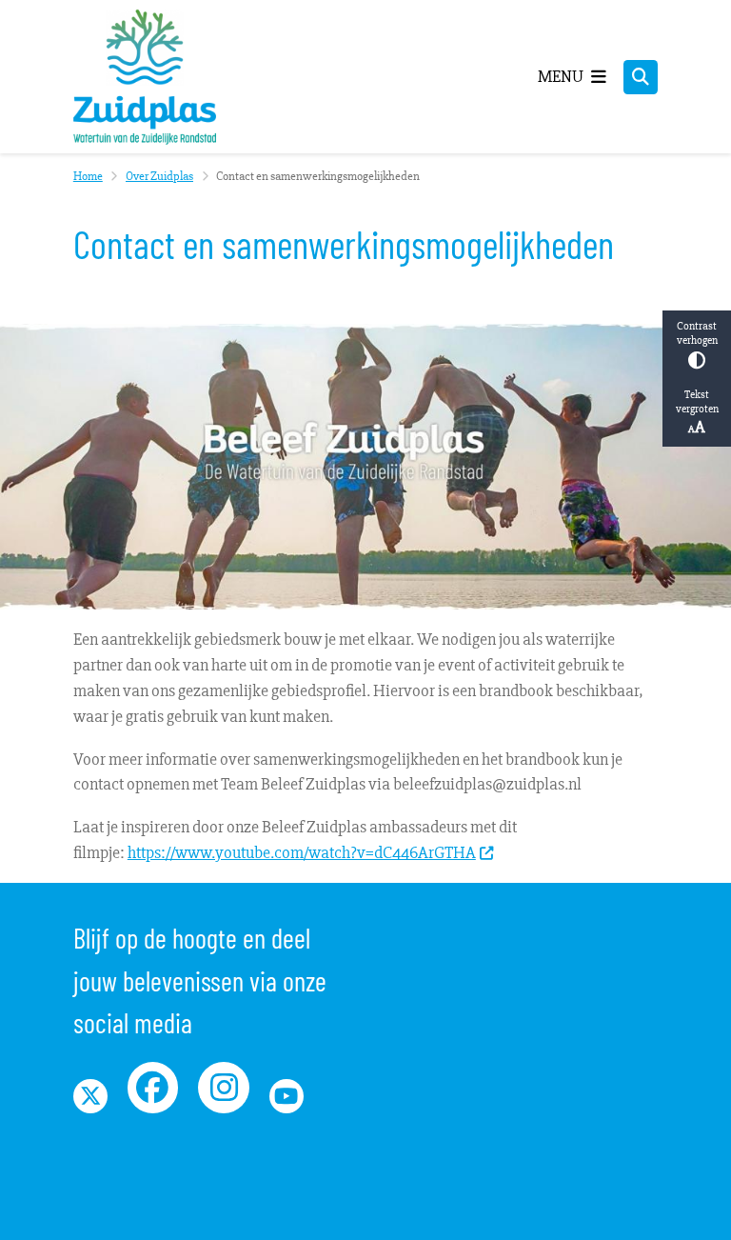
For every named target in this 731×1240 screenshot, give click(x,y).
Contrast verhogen (697, 333)
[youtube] (286, 1096)
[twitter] (90, 1096)
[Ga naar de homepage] (144, 77)
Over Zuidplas (159, 176)
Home (88, 176)
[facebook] (153, 1087)
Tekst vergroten (697, 402)
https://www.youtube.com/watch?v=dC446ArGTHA (302, 852)
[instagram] (223, 1087)
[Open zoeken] (640, 77)
